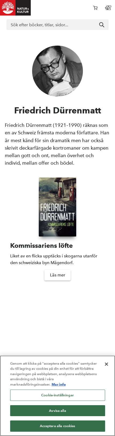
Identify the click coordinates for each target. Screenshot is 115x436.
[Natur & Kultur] (15, 8)
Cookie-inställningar (57, 395)
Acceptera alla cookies (57, 426)
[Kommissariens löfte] (57, 207)
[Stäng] (106, 364)
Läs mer (57, 275)
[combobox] (57, 25)
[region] (57, 396)
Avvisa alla (57, 411)
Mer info (59, 384)
